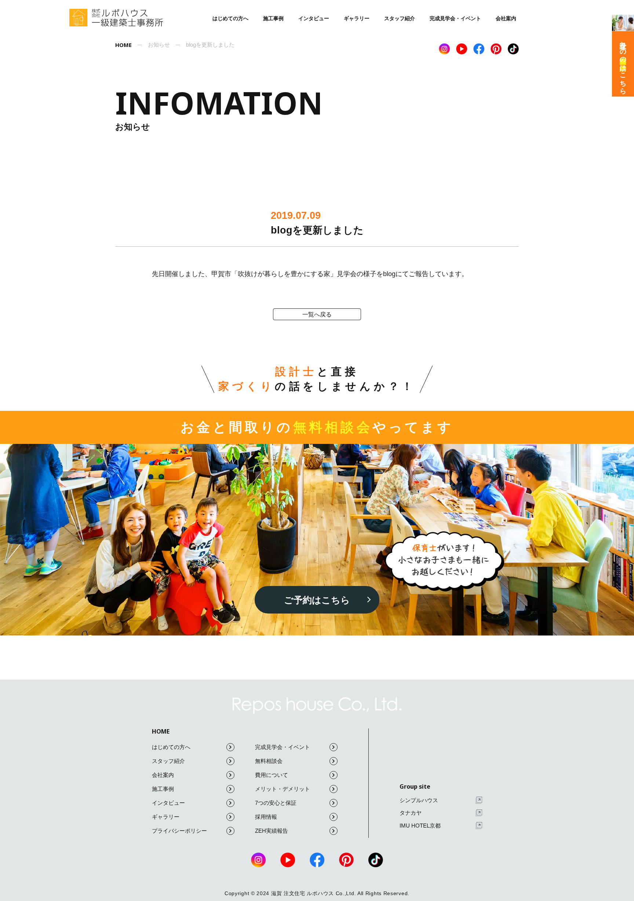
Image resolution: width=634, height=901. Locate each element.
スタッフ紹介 (399, 18)
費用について (271, 775)
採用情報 (266, 817)
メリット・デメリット (282, 789)
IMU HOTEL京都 (420, 825)
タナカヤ (411, 813)
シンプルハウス (419, 800)
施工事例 (273, 18)
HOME (161, 731)
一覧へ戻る (317, 314)
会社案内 (506, 18)
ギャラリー (356, 18)
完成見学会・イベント (455, 18)
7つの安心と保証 (275, 803)
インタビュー (313, 18)
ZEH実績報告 (271, 831)
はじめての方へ (230, 18)
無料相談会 (269, 761)
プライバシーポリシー (179, 831)
